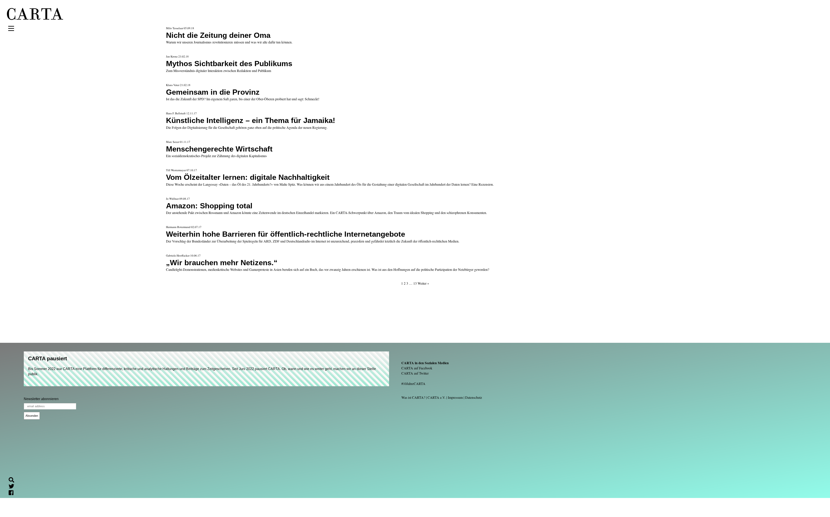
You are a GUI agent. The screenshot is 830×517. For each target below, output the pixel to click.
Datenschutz (473, 397)
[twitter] (13, 487)
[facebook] (13, 493)
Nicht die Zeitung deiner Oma (218, 35)
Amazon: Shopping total (209, 205)
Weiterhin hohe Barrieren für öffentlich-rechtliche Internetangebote (285, 234)
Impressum (455, 397)
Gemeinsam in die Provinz (213, 92)
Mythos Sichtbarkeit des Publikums (229, 63)
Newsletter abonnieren (41, 399)
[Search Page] (13, 480)
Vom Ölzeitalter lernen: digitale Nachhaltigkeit (248, 177)
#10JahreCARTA (413, 383)
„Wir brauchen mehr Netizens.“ (222, 262)
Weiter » (423, 283)
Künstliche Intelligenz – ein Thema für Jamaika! (250, 120)
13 (415, 283)
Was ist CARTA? (413, 397)
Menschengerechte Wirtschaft (219, 149)
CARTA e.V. (436, 397)
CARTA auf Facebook (416, 368)
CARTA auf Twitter (415, 373)
